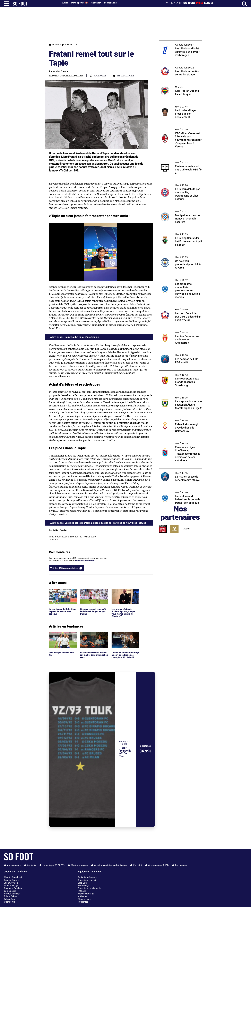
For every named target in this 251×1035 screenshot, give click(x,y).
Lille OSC (82, 883)
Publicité (137, 865)
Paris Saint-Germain (87, 877)
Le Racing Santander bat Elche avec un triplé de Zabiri (178, 232)
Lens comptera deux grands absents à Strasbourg (178, 373)
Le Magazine (110, 2)
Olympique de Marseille (89, 888)
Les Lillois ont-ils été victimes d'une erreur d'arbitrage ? (177, 43)
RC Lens (82, 891)
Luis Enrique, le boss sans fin (62, 634)
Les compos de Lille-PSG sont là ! (175, 352)
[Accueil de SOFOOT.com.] (36, 3)
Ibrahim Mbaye (11, 885)
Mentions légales (79, 865)
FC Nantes (83, 902)
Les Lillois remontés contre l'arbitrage (178, 65)
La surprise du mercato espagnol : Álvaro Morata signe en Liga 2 (179, 396)
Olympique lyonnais (87, 880)
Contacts (31, 865)
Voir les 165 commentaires (64, 568)
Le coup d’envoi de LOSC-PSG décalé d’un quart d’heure (179, 307)
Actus (65, 2)
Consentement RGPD (158, 865)
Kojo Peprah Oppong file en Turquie (177, 84)
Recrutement (181, 865)
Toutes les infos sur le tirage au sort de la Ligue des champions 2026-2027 (125, 636)
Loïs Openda (10, 891)
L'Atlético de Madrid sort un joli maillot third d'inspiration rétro (92, 636)
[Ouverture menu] (6, 3)
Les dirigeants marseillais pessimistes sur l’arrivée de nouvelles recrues (180, 278)
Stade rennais (84, 899)
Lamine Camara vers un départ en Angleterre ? (176, 330)
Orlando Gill (9, 902)
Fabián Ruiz (9, 899)
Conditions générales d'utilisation (110, 865)
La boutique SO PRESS (53, 865)
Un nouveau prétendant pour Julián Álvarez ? (177, 255)
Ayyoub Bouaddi (12, 893)
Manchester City (86, 893)
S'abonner (96, 2)
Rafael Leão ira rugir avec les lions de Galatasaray (177, 418)
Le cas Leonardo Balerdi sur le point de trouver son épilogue (62, 592)
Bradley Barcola (11, 880)
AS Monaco (83, 896)
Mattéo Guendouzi (13, 877)
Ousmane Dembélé (13, 888)
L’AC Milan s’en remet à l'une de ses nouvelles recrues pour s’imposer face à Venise (179, 129)
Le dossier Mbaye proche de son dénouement (175, 105)
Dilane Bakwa (10, 896)
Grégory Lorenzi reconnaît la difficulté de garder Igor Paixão (94, 592)
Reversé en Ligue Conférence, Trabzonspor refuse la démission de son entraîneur (179, 443)
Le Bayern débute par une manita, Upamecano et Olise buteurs (176, 183)
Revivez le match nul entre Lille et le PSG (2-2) (179, 160)
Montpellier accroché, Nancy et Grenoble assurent (180, 209)
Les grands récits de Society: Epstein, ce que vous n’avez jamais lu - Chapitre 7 (123, 594)
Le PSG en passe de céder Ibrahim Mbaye (179, 470)
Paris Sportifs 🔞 (79, 2)
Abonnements (14, 865)
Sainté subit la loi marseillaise (82, 337)
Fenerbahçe (83, 885)
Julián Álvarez (11, 883)
